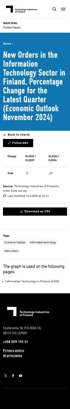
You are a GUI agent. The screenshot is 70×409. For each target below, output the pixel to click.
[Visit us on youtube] (20, 375)
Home (7, 43)
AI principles (12, 355)
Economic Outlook (14, 242)
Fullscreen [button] (20, 143)
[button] (54, 9)
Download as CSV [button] (37, 211)
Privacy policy (13, 350)
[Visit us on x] (5, 375)
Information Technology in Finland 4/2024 (32, 281)
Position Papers (12, 27)
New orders (11, 251)
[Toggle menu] (63, 9)
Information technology (43, 242)
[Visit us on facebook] (13, 375)
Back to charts (19, 134)
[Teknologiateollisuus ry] (21, 9)
